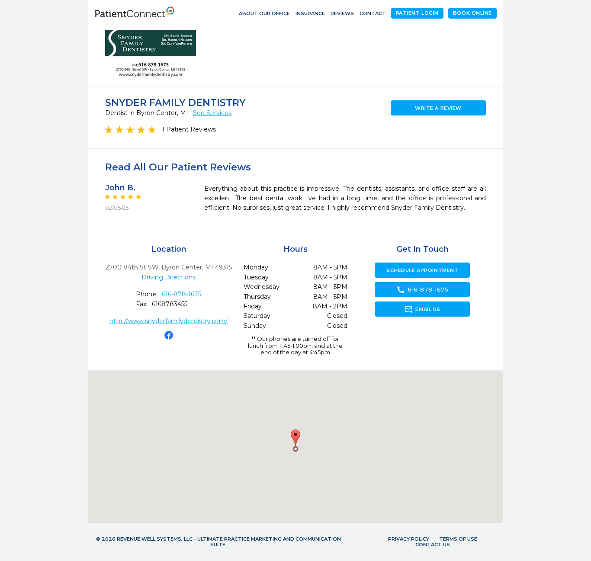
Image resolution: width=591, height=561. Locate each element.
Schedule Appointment (422, 270)
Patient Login (417, 13)
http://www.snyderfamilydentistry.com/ (168, 321)
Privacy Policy (408, 539)
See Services (212, 113)
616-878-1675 (181, 294)
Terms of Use (458, 539)
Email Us (422, 309)
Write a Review (438, 108)
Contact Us (432, 545)
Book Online (472, 13)
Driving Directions (168, 277)
